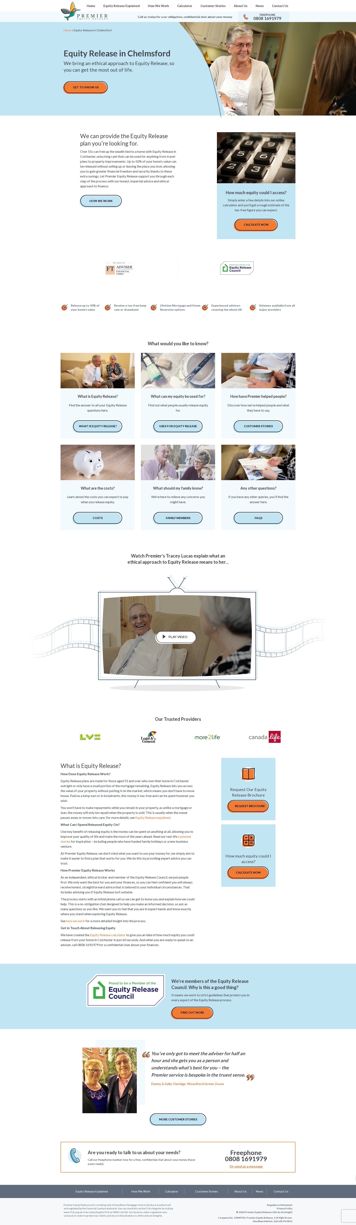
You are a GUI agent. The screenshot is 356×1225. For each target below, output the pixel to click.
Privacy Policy (284, 1208)
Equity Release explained (152, 817)
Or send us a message (246, 1166)
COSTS (98, 518)
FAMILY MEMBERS (178, 518)
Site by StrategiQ (282, 1212)
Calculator (184, 6)
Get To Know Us (86, 87)
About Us (240, 6)
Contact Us (280, 6)
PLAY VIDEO (178, 637)
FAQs (258, 518)
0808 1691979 (267, 18)
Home (67, 30)
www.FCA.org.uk (73, 1212)
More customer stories (178, 1119)
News (260, 6)
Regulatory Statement (279, 1204)
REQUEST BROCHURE (250, 806)
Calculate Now (256, 224)
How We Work (158, 6)
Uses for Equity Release (178, 426)
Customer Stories (213, 6)
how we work (75, 921)
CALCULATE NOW (248, 872)
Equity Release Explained (121, 6)
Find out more (192, 1012)
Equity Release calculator (107, 935)
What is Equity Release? (98, 426)
